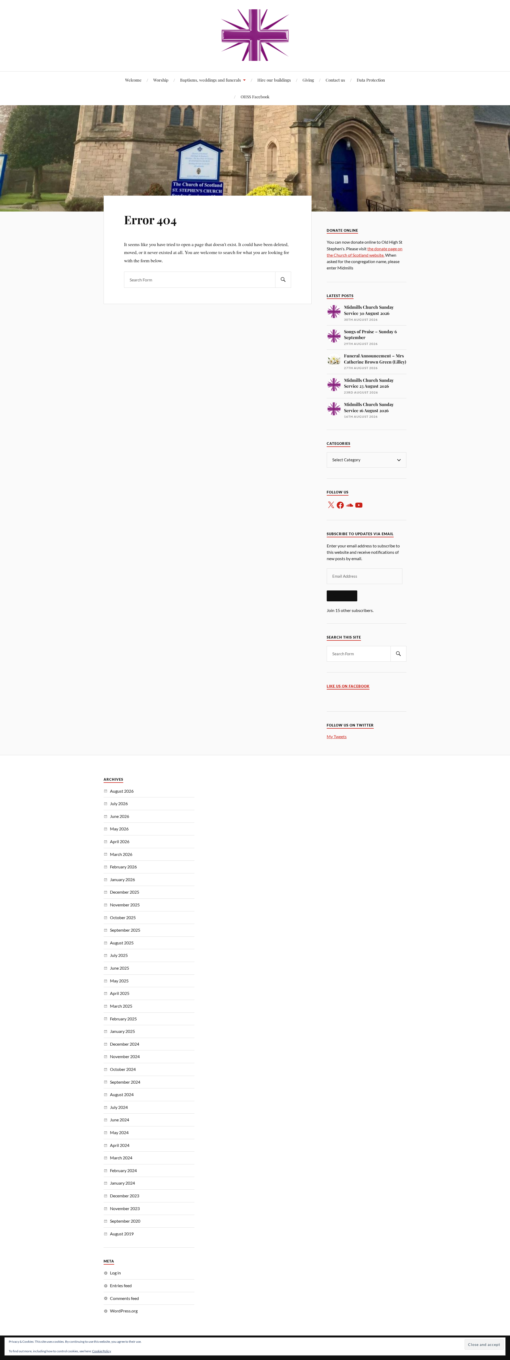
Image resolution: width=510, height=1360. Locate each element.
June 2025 (119, 967)
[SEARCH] (283, 280)
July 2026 (119, 803)
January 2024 (122, 1182)
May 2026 (119, 828)
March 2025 (121, 1005)
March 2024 (121, 1157)
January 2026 (122, 879)
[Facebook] (340, 505)
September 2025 (125, 929)
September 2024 (125, 1081)
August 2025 (122, 942)
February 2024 (123, 1170)
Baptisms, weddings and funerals (210, 80)
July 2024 (119, 1107)
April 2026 (119, 841)
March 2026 (121, 854)
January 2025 (122, 1031)
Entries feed (121, 1285)
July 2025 (119, 955)
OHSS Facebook (255, 96)
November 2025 (125, 904)
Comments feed (124, 1298)
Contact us (335, 80)
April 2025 (119, 993)
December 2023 (124, 1195)
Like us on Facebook (348, 686)
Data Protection (371, 80)
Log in (115, 1272)
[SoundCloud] (349, 505)
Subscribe (342, 596)
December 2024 (124, 1043)
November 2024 (125, 1056)
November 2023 (125, 1208)
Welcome (133, 80)
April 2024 (119, 1145)
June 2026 (119, 816)
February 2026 (123, 866)
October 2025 (123, 917)
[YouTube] (359, 505)
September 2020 (125, 1220)
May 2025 (119, 980)
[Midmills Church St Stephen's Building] (255, 35)
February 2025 (123, 1018)
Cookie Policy (101, 1351)
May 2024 (119, 1132)
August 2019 (122, 1233)
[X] (331, 505)
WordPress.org (124, 1310)
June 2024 (119, 1119)
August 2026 (122, 790)
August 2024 (122, 1094)
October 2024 (123, 1069)
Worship (160, 80)
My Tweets (337, 736)
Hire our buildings (274, 80)
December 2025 (124, 891)
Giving (308, 80)
